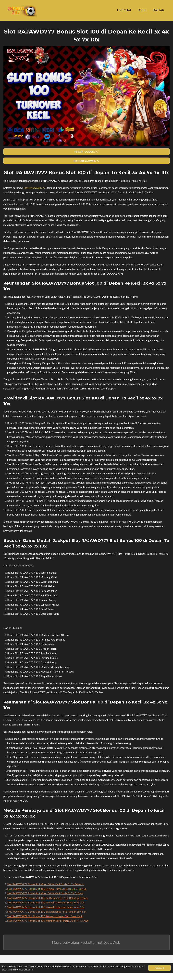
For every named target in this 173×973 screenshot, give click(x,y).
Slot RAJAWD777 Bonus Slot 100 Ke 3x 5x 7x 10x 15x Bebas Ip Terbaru (47, 897)
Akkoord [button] (159, 968)
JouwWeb (112, 943)
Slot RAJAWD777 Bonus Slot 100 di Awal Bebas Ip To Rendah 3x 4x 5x (46, 911)
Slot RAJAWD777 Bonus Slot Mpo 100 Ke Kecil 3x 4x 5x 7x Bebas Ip (45, 884)
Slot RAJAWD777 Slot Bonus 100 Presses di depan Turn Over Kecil (44, 916)
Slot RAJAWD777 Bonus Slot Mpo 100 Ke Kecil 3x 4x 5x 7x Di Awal (45, 893)
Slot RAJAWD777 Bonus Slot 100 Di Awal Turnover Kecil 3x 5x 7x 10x (46, 888)
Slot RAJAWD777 (107, 553)
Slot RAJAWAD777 (34, 187)
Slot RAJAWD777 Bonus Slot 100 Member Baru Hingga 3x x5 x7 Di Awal (48, 920)
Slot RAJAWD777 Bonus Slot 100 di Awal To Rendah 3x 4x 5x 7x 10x (45, 902)
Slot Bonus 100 (37, 411)
